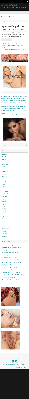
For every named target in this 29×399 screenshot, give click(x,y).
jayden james (8, 49)
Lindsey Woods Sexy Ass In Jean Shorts (11, 260)
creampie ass (5, 179)
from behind (16, 45)
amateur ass (4, 154)
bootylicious (3, 100)
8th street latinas (4, 96)
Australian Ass (5, 164)
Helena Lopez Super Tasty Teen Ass (10, 252)
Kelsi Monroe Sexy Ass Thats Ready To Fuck (12, 275)
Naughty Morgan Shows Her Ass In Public (11, 265)
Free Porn (9, 366)
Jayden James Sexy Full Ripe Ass (13, 26)
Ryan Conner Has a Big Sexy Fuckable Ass (11, 270)
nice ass (13, 110)
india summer (22, 104)
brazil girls (7, 100)
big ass (4, 49)
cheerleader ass (5, 176)
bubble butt (12, 100)
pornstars (3, 47)
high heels (4, 196)
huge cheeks (5, 199)
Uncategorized (5, 228)
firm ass (9, 102)
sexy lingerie (12, 114)
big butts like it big (20, 98)
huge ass (17, 104)
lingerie (5, 108)
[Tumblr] (25, 1)
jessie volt (7, 106)
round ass (25, 110)
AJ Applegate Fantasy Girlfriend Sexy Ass (11, 272)
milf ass (14, 108)
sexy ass (5, 113)
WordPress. (25, 367)
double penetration (4, 102)
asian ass (14, 96)
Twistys (3, 226)
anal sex (10, 96)
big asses (4, 366)
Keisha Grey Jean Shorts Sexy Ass (9, 267)
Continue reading (6, 40)
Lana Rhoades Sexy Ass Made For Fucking (11, 262)
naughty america (15, 49)
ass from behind (19, 96)
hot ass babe (9, 104)
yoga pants (4, 236)
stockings (4, 218)
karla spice (11, 106)
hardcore (22, 102)
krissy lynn (15, 106)
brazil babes (4, 174)
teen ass (4, 223)
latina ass (21, 45)
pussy (22, 110)
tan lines (4, 221)
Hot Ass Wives (15, 364)
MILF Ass (4, 206)
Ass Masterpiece (6, 161)
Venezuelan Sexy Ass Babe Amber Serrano (11, 247)
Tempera (20, 367)
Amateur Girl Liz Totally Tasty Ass (9, 245)
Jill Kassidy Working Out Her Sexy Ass (10, 250)
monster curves (19, 108)
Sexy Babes (22, 364)
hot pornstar (14, 104)
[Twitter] (27, 1)
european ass (5, 189)
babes (4, 45)
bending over (9, 98)
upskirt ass (25, 114)
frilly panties (5, 191)
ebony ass (4, 186)
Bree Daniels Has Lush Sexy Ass (9, 257)
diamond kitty (23, 100)
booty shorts (5, 171)
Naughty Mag (5, 209)
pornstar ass (18, 110)
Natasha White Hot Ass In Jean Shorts (10, 280)
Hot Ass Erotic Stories (6, 364)
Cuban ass (4, 181)
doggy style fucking (10, 45)
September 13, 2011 (13, 43)
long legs (9, 108)
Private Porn (5, 216)
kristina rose (20, 106)
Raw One (5, 43)
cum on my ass (17, 100)
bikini (26, 98)
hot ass (5, 104)
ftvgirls (18, 102)
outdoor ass (4, 211)
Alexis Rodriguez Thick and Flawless (10, 255)
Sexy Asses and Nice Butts (9, 5)
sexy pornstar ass (22, 49)
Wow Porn (4, 233)
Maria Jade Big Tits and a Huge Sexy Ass (11, 277)
